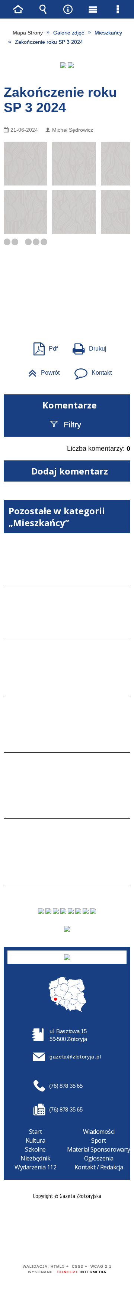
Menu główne (93, 9)
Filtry (72, 424)
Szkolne (35, 1149)
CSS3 (66, 1245)
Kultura (35, 1140)
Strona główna (18, 9)
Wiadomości (99, 1131)
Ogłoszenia (99, 1158)
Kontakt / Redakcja (98, 1167)
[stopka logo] (67, 957)
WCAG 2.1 (89, 1245)
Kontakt (90, 370)
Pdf (43, 346)
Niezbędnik (35, 1158)
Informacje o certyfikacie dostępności (67, 1219)
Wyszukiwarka (43, 9)
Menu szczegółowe (118, 9)
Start (35, 1131)
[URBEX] (63, 65)
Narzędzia (68, 9)
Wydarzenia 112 (35, 1167)
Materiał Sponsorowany (98, 1149)
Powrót (41, 370)
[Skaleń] (71, 65)
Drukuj (86, 346)
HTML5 (55, 1245)
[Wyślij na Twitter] (66, 301)
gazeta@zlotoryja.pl (75, 1057)
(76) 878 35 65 (66, 1086)
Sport (98, 1140)
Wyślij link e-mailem (80, 301)
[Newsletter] (67, 929)
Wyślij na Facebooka (53, 301)
